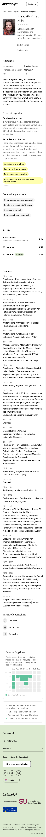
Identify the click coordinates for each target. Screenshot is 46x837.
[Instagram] (5, 803)
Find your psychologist (16, 795)
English (11, 811)
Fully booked (23, 45)
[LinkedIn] (11, 803)
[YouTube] (18, 803)
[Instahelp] (10, 4)
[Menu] (41, 4)
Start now (32, 4)
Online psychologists (11, 12)
